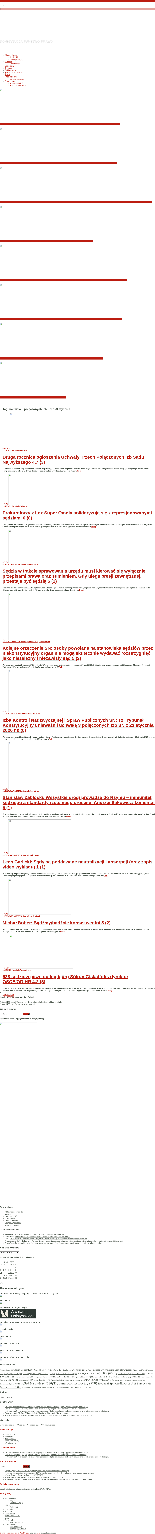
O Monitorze (10, 81)
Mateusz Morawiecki (25, 1377)
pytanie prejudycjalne (76, 1380)
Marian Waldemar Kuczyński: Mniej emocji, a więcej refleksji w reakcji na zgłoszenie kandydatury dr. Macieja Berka (63, 280)
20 (9, 1275)
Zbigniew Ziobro (82, 1387)
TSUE (14, 1387)
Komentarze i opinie (13, 72)
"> (6, 448)
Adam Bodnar (23, 1370)
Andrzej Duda (41, 1370)
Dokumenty (14, 64)
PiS (15, 1380)
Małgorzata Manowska (60, 1377)
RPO (90, 1379)
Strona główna (11, 55)
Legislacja (9, 66)
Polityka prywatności (18, 85)
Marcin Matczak (138, 1374)
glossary (8, 1214)
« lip (1, 1283)
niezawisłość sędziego (124, 1377)
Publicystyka (10, 70)
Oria (38, 1533)
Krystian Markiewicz (124, 1374)
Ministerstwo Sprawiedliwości (103, 1377)
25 (4, 1278)
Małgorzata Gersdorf (43, 1377)
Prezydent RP (42, 1380)
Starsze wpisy (8, 995)
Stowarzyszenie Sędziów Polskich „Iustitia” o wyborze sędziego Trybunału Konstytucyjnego (51, 358)
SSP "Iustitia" (105, 1380)
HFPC (81, 1370)
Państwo (8, 62)
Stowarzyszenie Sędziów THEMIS (12, 1384)
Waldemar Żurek (66, 1387)
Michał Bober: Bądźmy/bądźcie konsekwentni (57, 922)
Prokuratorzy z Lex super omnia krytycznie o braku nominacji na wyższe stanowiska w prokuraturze (48, 1239)
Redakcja (16, 450)
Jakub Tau (143, 1370)
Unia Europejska (28, 1387)
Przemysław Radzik (59, 1380)
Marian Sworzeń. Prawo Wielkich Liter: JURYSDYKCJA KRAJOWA (42, 1237)
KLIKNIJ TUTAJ (43, 1489)
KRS (108, 1373)
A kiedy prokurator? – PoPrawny (17, 1241)
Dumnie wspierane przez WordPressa (14, 1533)
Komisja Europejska (47, 1374)
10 (1, 1273)
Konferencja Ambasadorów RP (66, 1374)
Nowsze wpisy (8, 997)
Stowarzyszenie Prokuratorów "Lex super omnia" (130, 1380)
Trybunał (8, 68)
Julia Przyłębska (31, 1374)
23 (16, 1275)
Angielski (14, 57)
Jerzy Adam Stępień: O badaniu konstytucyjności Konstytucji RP (39, 1234)
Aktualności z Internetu (14, 1212)
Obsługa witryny (16, 59)
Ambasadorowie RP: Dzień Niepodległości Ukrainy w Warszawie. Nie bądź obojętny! (46, 241)
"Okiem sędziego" (7, 1370)
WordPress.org (10, 1443)
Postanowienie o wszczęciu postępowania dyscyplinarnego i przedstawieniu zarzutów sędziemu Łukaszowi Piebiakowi (77, 1241)
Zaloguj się (9, 1436)
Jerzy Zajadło (16, 1374)
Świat (7, 75)
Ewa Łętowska (70, 1370)
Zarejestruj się (10, 1434)
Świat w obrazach (17, 79)
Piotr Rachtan (147, 1377)
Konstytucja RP (16, 83)
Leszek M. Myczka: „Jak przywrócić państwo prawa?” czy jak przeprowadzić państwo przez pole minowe (58, 163)
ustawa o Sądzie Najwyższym (47, 1387)
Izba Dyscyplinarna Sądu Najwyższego (117, 1370)
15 (13, 1273)
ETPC (56, 1369)
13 (9, 1273)
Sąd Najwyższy (38, 1383)
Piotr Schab (5, 1380)
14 (11, 1273)
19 (6, 1275)
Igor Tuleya (91, 1370)
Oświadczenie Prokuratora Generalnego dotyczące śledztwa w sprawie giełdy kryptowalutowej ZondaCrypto (60, 124)
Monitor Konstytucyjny (49, 28)
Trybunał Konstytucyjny (75, 1383)
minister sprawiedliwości (80, 1377)
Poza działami (11, 77)
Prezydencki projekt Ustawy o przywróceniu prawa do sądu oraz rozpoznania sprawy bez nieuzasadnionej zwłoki (58, 1243)
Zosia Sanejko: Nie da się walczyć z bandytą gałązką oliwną (33, 397)
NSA (137, 1377)
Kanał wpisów (10, 1439)
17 (1, 1275)
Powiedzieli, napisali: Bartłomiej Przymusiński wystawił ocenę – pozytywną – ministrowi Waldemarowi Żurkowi (61, 319)
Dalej (79, 471)
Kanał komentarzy (12, 1441)
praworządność (26, 1380)
